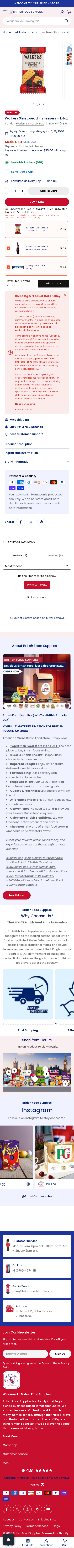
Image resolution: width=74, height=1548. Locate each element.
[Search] (66, 21)
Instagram (37, 1110)
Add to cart (53, 283)
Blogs (56, 1526)
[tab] (34, 647)
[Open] (8, 1539)
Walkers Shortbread (30, 123)
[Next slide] (43, 104)
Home (7, 32)
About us (9, 1519)
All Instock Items (26, 32)
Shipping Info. (47, 1519)
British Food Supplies (26, 1533)
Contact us (26, 1519)
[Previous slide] (33, 104)
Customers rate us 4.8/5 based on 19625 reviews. (37, 1478)
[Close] (65, 295)
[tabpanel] (37, 776)
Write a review (37, 585)
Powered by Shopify (55, 1533)
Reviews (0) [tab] (20, 555)
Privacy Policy (12, 1526)
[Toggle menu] (5, 12)
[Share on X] (31, 522)
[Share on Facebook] (21, 522)
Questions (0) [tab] (54, 555)
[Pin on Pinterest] (41, 522)
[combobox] (37, 21)
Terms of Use (49, 1363)
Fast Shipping (19, 420)
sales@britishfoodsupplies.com (33, 1291)
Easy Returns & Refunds (26, 427)
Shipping (10, 146)
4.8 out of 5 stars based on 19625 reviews (37, 618)
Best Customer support (26, 434)
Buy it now (37, 202)
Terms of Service (36, 1526)
